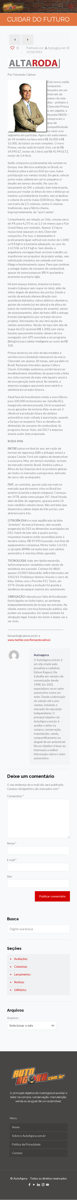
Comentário (15, 796)
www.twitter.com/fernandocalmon (29, 640)
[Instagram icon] (43, 1184)
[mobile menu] (71, 6)
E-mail (11, 860)
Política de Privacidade (26, 1144)
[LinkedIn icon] (38, 1184)
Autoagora (54, 48)
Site (9, 876)
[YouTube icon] (34, 1184)
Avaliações (20, 959)
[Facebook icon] (29, 1184)
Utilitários (20, 990)
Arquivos (12, 1018)
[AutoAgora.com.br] (12, 6)
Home (15, 1127)
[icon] (47, 1184)
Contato (17, 1153)
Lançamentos (22, 974)
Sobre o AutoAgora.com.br (29, 1136)
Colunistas (20, 966)
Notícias (19, 982)
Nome (11, 843)
